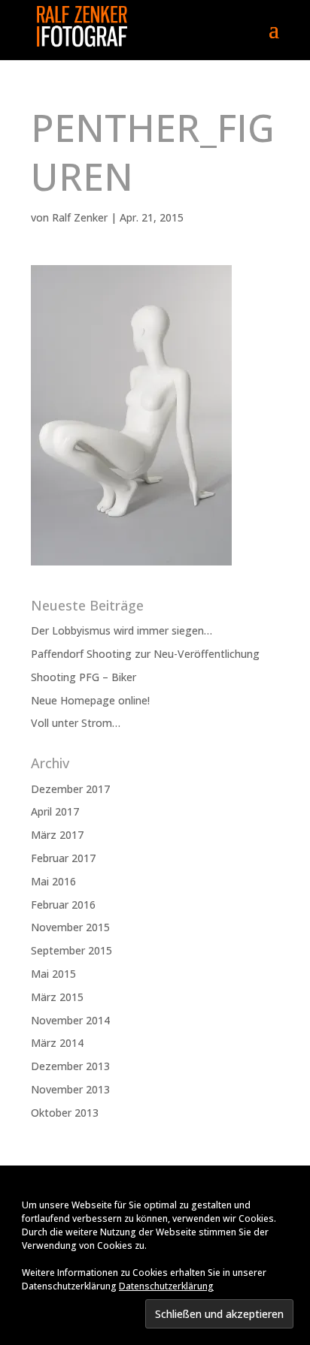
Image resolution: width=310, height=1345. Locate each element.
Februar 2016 (63, 904)
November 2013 (70, 1089)
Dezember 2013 (70, 1066)
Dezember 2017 (70, 789)
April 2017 (55, 811)
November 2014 (70, 1020)
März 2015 (57, 997)
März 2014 (57, 1043)
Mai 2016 (53, 881)
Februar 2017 (63, 858)
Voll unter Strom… (75, 723)
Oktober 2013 (65, 1112)
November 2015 (70, 927)
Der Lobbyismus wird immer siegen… (121, 630)
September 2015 (71, 950)
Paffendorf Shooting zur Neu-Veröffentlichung (145, 654)
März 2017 (57, 835)
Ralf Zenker (80, 217)
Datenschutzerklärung (166, 1286)
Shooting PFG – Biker (83, 677)
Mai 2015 (53, 974)
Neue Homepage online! (90, 700)
